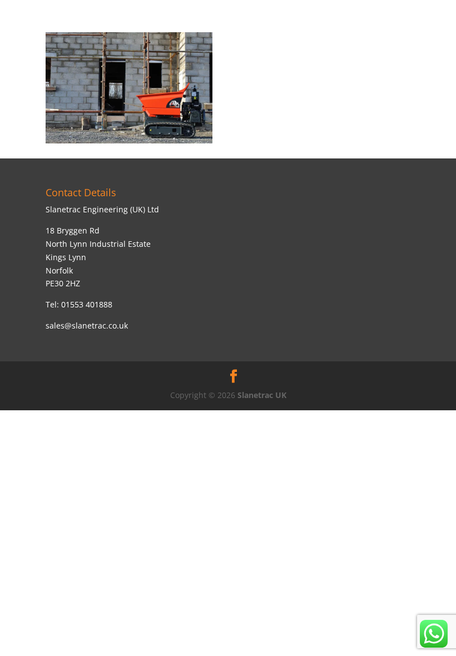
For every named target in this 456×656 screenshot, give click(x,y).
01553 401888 (86, 304)
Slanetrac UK (261, 395)
